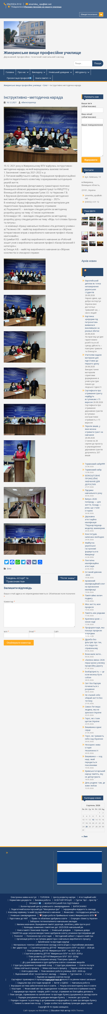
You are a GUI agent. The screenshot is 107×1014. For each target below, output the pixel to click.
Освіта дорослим (29, 971)
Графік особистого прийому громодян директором (68, 1003)
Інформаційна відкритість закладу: (79, 909)
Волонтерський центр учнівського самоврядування (45, 906)
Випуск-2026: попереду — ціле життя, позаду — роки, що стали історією (93, 505)
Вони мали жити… (93, 654)
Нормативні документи (20, 900)
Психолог (18, 936)
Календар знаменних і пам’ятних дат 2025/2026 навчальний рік (53, 927)
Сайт (56, 631)
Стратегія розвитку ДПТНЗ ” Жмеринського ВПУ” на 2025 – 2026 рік (62, 948)
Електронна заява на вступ (24, 897)
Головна (10, 72)
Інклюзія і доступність (78, 997)
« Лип (84, 836)
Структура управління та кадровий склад (32, 965)
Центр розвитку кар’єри (64, 897)
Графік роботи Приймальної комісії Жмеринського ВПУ (68, 915)
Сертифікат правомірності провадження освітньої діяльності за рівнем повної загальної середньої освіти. (53, 980)
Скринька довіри (82, 930)
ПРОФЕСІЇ (33, 903)
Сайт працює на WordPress (36, 1010)
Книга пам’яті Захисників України (32, 930)
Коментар (9, 601)
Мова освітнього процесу (26, 968)
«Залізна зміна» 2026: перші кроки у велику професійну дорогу (95, 663)
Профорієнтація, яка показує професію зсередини (94, 630)
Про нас (22, 72)
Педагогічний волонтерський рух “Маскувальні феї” (35, 909)
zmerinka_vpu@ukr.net (40, 4)
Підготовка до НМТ (18, 918)
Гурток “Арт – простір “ (87, 900)
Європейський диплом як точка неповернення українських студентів (93, 286)
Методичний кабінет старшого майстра (74, 936)
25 (86, 826)
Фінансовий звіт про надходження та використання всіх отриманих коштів (60, 989)
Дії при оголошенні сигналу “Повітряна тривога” (53, 959)
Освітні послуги (86, 965)
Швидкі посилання (89, 14)
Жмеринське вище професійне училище (42, 52)
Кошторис (16, 989)
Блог (45, 85)
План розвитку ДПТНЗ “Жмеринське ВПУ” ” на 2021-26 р (53, 951)
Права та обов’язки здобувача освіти (49, 918)
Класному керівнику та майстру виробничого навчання (34, 912)
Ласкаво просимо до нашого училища (42, 7)
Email (32, 631)
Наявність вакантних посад (27, 1003)
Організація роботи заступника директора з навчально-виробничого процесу (54, 939)
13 (93, 820)
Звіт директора (20, 948)
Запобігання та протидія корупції (53, 942)
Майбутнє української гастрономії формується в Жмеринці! (91, 548)
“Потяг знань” (67, 578)
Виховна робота (43, 900)
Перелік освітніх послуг (81, 968)
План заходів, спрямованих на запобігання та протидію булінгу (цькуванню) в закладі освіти (53, 994)
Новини (63, 974)
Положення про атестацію (39, 936)
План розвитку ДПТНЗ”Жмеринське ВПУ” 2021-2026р (53, 956)
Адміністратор (28, 102)
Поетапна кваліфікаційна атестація (92, 563)
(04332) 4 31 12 (14, 4)
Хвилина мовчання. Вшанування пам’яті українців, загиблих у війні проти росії (53, 924)
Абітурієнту (81, 72)
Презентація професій (17, 78)
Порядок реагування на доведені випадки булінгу (41, 997)
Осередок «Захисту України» (84, 918)
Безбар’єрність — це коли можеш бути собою (94, 674)
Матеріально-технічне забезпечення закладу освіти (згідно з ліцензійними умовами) (54, 945)
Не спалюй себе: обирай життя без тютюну (93, 698)
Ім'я (6, 631)
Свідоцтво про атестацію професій (34, 983)
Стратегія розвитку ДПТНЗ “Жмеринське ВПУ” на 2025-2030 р (53, 954)
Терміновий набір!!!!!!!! (95, 464)
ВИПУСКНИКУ (80, 906)
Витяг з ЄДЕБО (61, 983)
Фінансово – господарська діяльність (81, 912)
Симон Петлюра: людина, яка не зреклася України (93, 709)
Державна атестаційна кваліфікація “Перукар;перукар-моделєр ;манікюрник (95, 522)
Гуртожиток (76, 974)
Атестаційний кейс (87, 897)
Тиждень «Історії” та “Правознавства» (17, 580)
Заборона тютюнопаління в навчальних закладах (53, 921)
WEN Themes (77, 1010)
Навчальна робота (81, 983)
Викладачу (37, 72)
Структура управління (65, 965)
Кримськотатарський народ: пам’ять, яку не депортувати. (95, 774)
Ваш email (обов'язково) (89, 115)
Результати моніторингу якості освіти (78, 986)
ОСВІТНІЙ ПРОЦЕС (63, 900)
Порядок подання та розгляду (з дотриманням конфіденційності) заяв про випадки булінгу (54, 1000)
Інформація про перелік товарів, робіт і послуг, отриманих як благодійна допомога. (53, 992)
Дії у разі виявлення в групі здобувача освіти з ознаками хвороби (53, 962)
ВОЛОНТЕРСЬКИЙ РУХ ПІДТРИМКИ (62, 903)
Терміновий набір (93, 469)
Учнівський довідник (59, 72)
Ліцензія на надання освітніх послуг (53, 977)
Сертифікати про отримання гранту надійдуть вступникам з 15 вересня (93, 396)
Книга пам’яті (41, 78)
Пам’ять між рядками (95, 613)
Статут (88, 974)
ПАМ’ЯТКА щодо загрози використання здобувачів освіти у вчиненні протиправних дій (53, 933)
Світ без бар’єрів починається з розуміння (93, 686)
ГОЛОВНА (44, 897)
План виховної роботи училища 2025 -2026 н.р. (63, 971)
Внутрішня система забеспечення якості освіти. (33, 986)
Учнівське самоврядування (23, 915)
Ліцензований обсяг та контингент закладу (35, 974)
